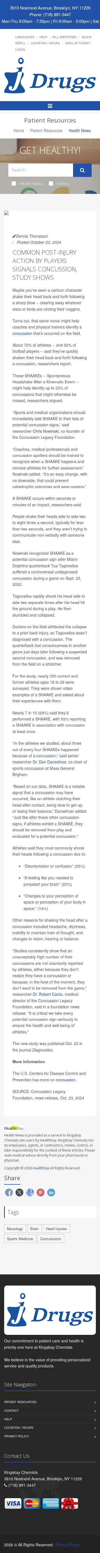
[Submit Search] (82, 170)
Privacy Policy (16, 1436)
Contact (11, 1410)
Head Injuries (56, 1228)
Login (20, 49)
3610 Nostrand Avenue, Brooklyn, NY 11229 (50, 8)
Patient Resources (46, 130)
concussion (22, 333)
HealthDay (41, 1168)
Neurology (15, 1228)
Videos (62, 183)
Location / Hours (45, 43)
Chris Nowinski (46, 431)
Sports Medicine (20, 1238)
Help (43, 37)
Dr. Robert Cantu (47, 994)
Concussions (50, 1238)
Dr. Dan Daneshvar (49, 762)
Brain (34, 1228)
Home (19, 130)
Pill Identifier (64, 37)
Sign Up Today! (77, 43)
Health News (31, 183)
